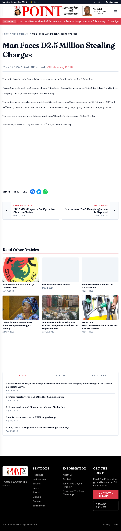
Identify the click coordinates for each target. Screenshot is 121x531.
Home (6, 33)
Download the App (106, 494)
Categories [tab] (99, 375)
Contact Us (68, 479)
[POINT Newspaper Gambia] (94, 2)
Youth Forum (39, 505)
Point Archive (112, 2)
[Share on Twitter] (38, 191)
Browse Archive (101, 506)
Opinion (37, 496)
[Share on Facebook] (32, 191)
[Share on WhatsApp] (45, 191)
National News (40, 479)
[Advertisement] (60, 157)
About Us (67, 474)
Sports (36, 488)
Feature (37, 501)
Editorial (37, 483)
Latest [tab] (22, 375)
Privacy (106, 524)
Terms (115, 524)
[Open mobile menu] (115, 11)
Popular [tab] (60, 375)
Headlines (38, 474)
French (36, 492)
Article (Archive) (20, 33)
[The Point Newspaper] (99, 2)
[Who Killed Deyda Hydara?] (95, 11)
